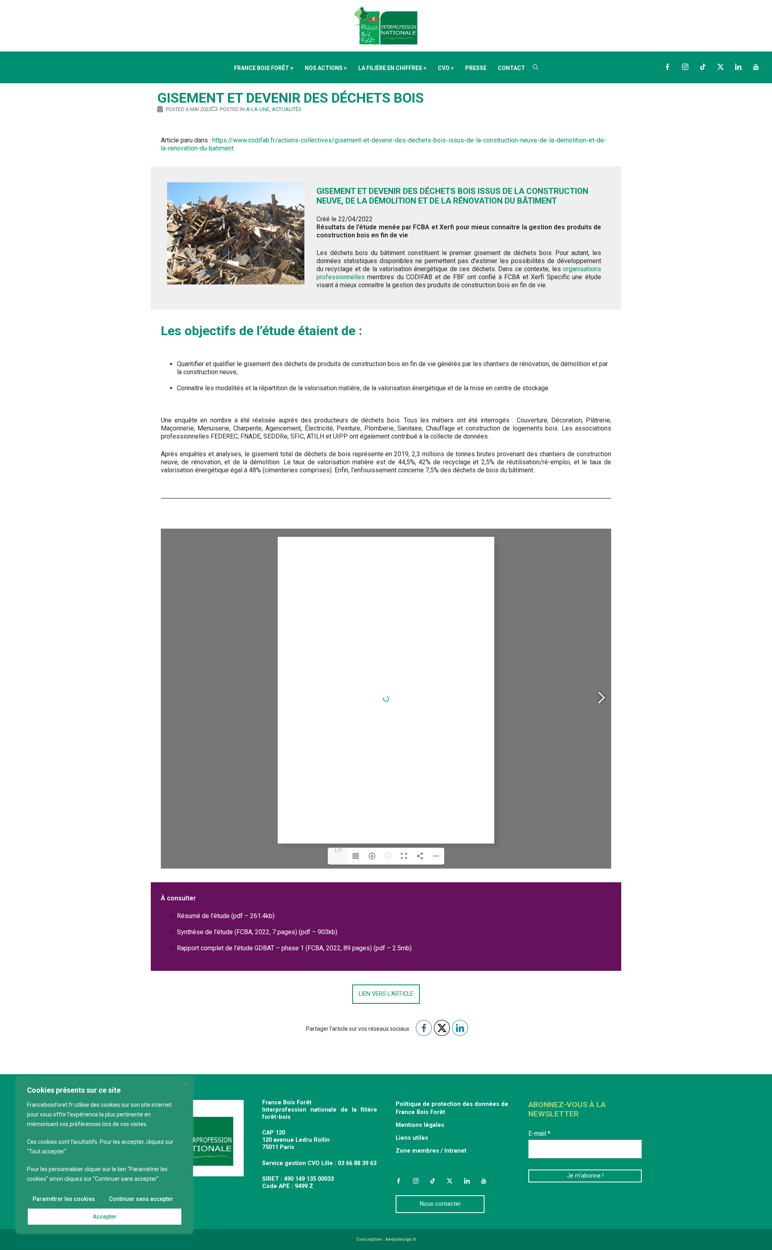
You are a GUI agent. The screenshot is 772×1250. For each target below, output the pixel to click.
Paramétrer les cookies (64, 1199)
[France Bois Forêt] (386, 25)
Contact (511, 68)
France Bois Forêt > (264, 68)
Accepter (105, 1216)
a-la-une (257, 109)
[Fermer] (185, 1085)
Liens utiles (412, 1138)
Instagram (685, 67)
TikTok (703, 67)
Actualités (287, 109)
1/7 (338, 850)
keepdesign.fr (401, 1239)
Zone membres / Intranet (431, 1150)
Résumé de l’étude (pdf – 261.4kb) (226, 916)
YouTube (756, 67)
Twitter (720, 67)
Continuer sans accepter (141, 1199)
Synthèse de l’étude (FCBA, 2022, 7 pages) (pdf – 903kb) (257, 932)
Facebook (667, 67)
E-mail (539, 1133)
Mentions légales (420, 1125)
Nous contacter (440, 1204)
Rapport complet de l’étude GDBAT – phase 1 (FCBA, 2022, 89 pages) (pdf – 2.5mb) (294, 948)
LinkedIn (738, 67)
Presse (476, 68)
